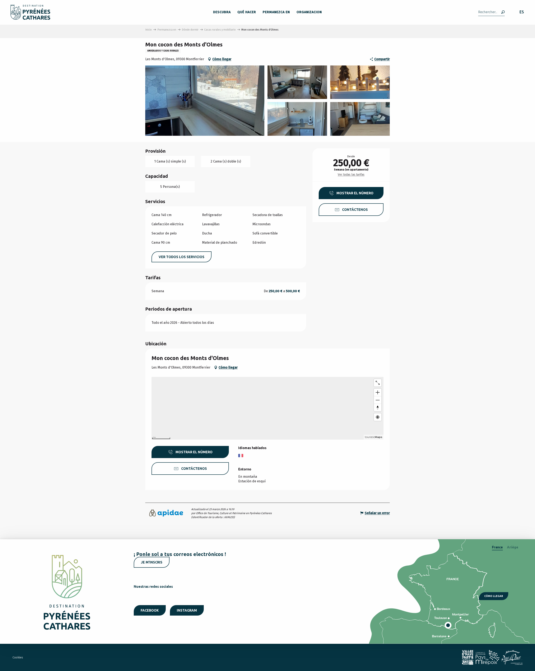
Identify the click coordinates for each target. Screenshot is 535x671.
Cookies (18, 657)
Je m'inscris (151, 562)
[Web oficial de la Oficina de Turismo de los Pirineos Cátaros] (30, 12)
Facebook (150, 610)
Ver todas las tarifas (351, 174)
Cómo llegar (493, 596)
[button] (491, 12)
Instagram (187, 610)
